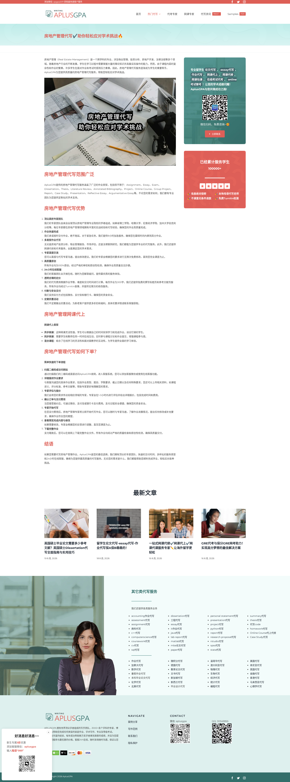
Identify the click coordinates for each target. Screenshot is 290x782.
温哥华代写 (216, 661)
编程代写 (215, 686)
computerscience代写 (144, 637)
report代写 (216, 632)
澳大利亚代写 (217, 665)
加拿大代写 (137, 665)
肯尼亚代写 (256, 665)
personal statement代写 (224, 615)
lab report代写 (179, 637)
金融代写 (254, 673)
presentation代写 (220, 620)
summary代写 (258, 615)
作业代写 (136, 661)
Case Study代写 (259, 637)
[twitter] (238, 2)
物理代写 (215, 669)
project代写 (217, 624)
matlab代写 (177, 641)
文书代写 (175, 673)
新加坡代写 (177, 677)
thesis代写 (256, 620)
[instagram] (244, 2)
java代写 (175, 632)
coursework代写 (140, 641)
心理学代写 (256, 686)
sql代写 (135, 649)
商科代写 (136, 628)
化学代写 (136, 682)
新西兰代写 (177, 682)
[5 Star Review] (215, 184)
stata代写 (215, 649)
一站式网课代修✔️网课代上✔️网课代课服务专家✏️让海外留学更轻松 (171, 548)
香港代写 (254, 677)
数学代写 (136, 669)
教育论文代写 (178, 669)
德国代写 (175, 665)
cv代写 (135, 645)
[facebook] (232, 2)
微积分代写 (177, 661)
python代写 (217, 628)
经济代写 (215, 677)
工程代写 (175, 620)
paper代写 (176, 649)
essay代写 (176, 624)
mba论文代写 (178, 645)
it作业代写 (176, 628)
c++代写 (135, 632)
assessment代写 (140, 620)
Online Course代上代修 (263, 632)
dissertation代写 (180, 615)
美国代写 (254, 661)
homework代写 (259, 628)
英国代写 (254, 669)
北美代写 (136, 686)
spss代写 (215, 645)
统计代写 (215, 682)
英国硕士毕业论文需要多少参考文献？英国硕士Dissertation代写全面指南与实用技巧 (66, 548)
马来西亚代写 (257, 682)
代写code (255, 624)
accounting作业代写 (142, 615)
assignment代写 (140, 624)
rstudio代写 (217, 641)
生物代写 (215, 673)
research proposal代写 (223, 637)
